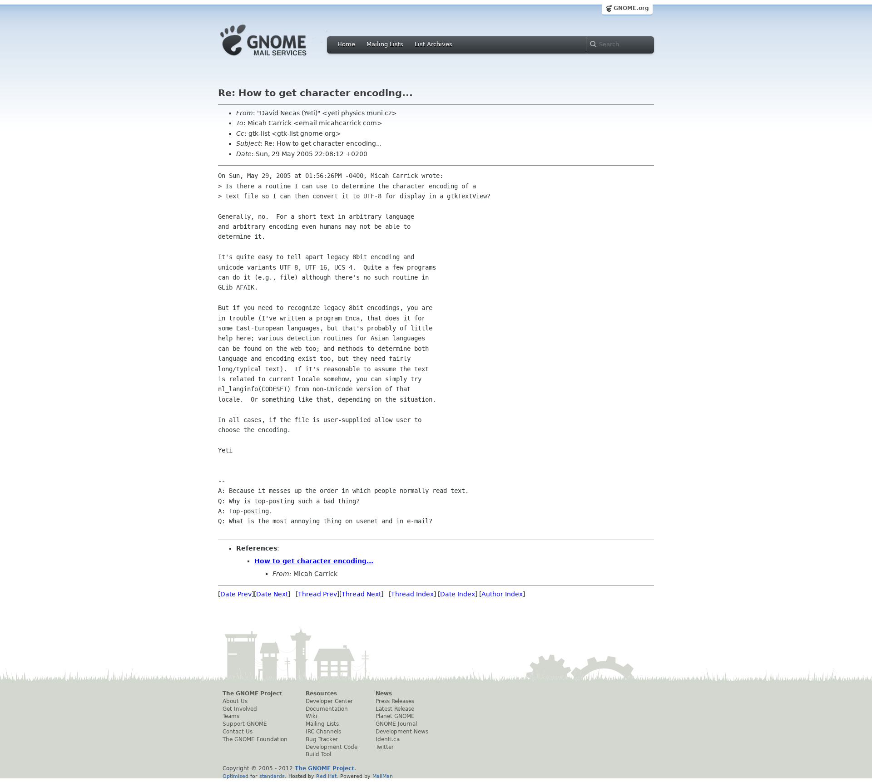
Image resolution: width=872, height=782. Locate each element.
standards (272, 776)
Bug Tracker (322, 739)
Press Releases (395, 701)
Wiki (311, 716)
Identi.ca (388, 739)
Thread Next (361, 594)
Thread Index (412, 594)
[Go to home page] (277, 58)
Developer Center (329, 701)
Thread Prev (317, 594)
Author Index (502, 594)
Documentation (327, 709)
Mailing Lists (385, 44)
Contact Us (238, 731)
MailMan (382, 776)
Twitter (385, 747)
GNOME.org (631, 8)
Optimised (235, 776)
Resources (321, 693)
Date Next (272, 594)
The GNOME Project (252, 693)
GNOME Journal (396, 724)
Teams (231, 716)
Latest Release (395, 709)
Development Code (331, 747)
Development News (402, 731)
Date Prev (236, 594)
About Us (235, 701)
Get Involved (240, 709)
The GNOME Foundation (255, 739)
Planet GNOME (395, 716)
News (384, 693)
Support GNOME (245, 724)
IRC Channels (323, 731)
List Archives (433, 44)
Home (346, 44)
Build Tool (318, 754)
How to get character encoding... (313, 561)
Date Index (457, 594)
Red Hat (326, 776)
